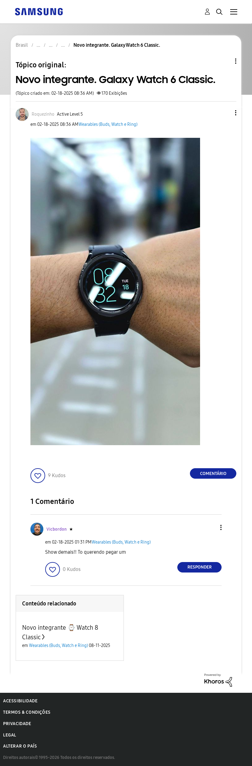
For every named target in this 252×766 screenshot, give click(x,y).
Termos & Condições (27, 712)
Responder (199, 567)
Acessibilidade (20, 701)
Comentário (213, 473)
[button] (226, 113)
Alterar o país (20, 746)
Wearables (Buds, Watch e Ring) (107, 124)
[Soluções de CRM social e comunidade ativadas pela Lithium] (218, 680)
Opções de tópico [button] (225, 61)
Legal (9, 735)
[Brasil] (39, 11)
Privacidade (17, 723)
